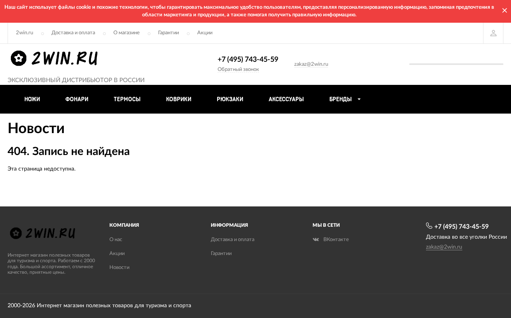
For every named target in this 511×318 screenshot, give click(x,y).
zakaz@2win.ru (311, 64)
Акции (204, 32)
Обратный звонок (238, 69)
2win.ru (24, 32)
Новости (119, 267)
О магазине (126, 32)
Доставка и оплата (73, 32)
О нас (115, 239)
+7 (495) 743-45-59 (248, 59)
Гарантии (168, 32)
